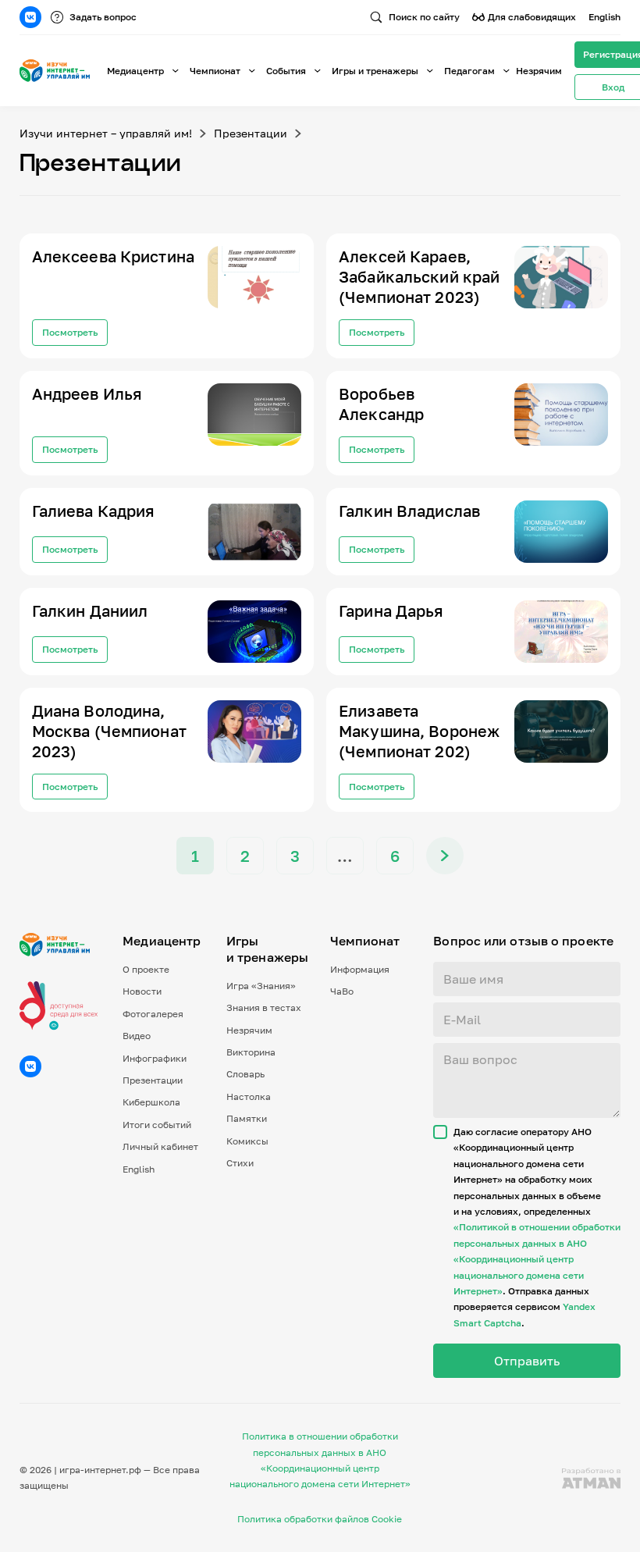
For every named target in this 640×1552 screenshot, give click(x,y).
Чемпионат (215, 71)
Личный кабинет (160, 1146)
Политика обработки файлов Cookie (319, 1519)
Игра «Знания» (261, 985)
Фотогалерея (153, 1014)
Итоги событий (157, 1124)
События (286, 71)
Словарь (245, 1074)
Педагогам (469, 71)
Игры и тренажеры (375, 71)
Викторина (251, 1052)
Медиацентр (135, 71)
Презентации (250, 133)
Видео (137, 1035)
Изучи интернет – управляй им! (106, 133)
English (604, 17)
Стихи (240, 1163)
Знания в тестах (263, 1007)
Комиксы (247, 1141)
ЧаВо (342, 991)
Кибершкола (151, 1102)
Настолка (248, 1096)
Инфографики (155, 1058)
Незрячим (539, 71)
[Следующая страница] (445, 855)
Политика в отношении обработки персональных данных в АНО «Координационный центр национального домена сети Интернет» (320, 1460)
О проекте (146, 969)
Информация (359, 969)
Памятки (246, 1118)
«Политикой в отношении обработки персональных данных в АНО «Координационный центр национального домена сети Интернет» (536, 1259)
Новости (142, 991)
